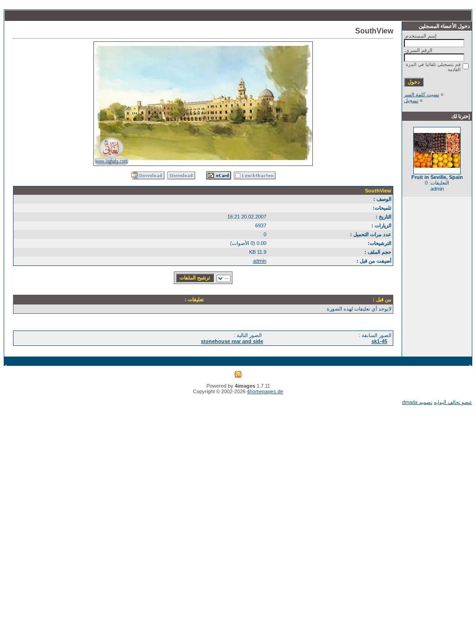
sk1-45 (379, 341)
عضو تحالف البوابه (453, 402)
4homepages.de (265, 391)
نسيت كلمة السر (421, 94)
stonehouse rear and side (232, 341)
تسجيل (411, 100)
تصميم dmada (417, 402)
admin (259, 261)
